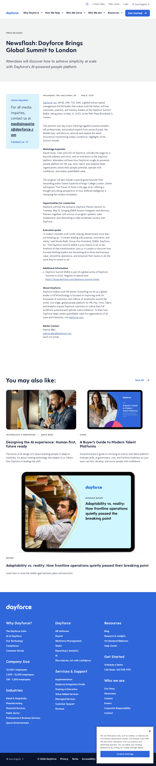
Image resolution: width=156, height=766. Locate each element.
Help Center (114, 4)
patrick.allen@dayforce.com (57, 333)
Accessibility (88, 758)
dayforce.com (76, 317)
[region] (125, 745)
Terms (75, 758)
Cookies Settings (125, 754)
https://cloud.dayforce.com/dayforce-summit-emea (72, 279)
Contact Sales (98, 4)
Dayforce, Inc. (50, 102)
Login (125, 4)
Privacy (64, 758)
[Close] (149, 731)
